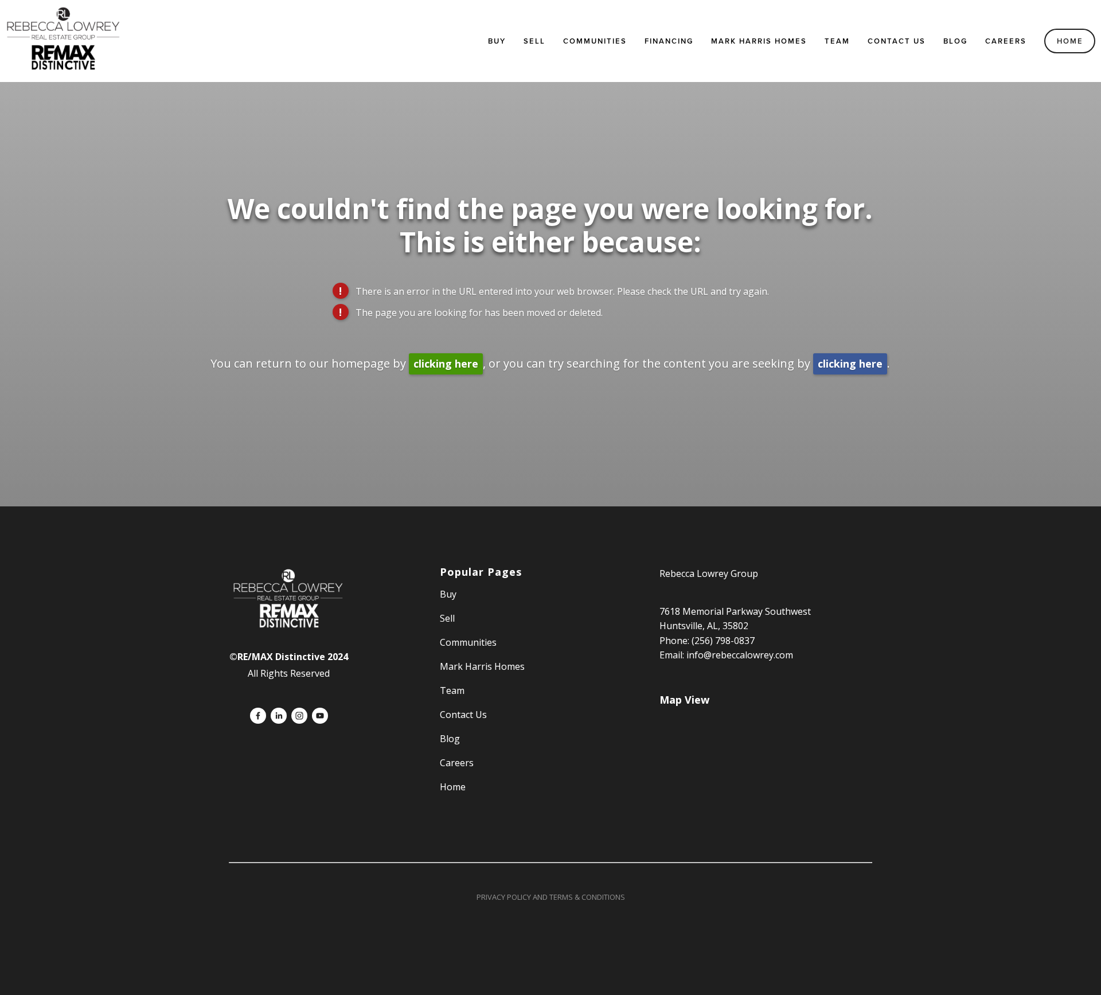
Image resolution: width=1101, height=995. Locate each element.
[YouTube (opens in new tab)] (320, 716)
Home (1070, 41)
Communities (595, 41)
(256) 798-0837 (723, 640)
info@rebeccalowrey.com (739, 655)
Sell (447, 618)
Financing (669, 41)
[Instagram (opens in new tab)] (299, 716)
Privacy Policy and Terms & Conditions (551, 897)
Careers (1005, 41)
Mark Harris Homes (759, 41)
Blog (955, 41)
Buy (497, 41)
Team (837, 41)
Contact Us (897, 41)
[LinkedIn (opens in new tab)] (279, 716)
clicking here (445, 363)
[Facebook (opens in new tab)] (258, 716)
